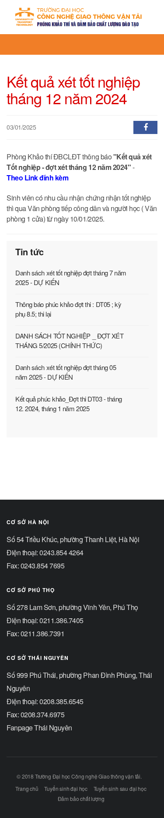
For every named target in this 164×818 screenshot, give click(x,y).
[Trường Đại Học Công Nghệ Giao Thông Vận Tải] (79, 17)
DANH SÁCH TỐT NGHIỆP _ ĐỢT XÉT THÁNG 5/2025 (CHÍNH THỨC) (69, 340)
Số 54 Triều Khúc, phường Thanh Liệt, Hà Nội (73, 539)
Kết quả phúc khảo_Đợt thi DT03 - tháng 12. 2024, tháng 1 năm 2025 (68, 403)
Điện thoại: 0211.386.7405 (45, 620)
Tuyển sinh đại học (65, 788)
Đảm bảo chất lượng (81, 798)
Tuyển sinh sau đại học (120, 788)
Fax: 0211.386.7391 (35, 633)
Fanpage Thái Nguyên (39, 728)
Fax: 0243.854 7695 (35, 566)
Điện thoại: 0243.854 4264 (45, 552)
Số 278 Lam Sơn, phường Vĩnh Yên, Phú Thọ (72, 607)
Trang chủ (26, 788)
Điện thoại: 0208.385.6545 (45, 701)
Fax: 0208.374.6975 (35, 714)
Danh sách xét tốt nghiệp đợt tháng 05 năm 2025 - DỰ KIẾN (65, 372)
